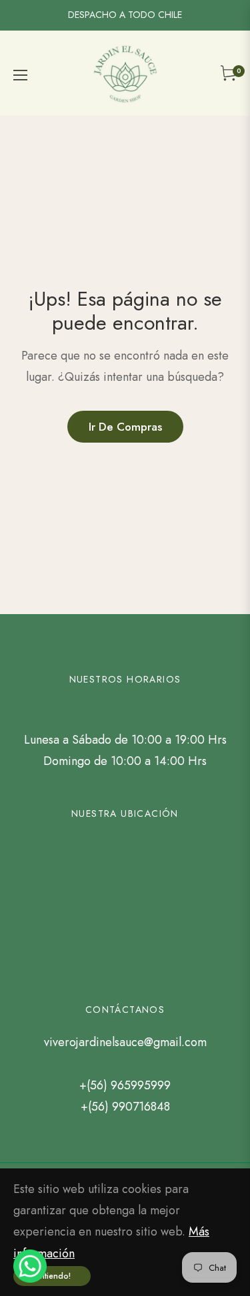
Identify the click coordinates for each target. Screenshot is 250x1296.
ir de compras (125, 427)
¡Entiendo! (52, 1276)
